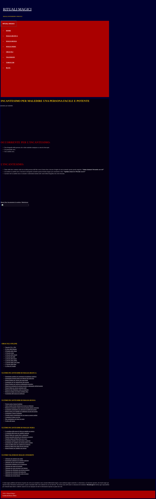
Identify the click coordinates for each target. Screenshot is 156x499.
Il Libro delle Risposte (11, 349)
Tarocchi (10, 62)
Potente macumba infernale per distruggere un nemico (19, 437)
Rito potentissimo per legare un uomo (14, 419)
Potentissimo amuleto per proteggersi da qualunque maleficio (20, 376)
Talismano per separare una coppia (14, 458)
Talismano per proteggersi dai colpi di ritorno (17, 474)
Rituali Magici (17, 9)
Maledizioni (24, 202)
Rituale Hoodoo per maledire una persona (15, 448)
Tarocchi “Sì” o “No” (10, 347)
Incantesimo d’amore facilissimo (13, 413)
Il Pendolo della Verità (11, 351)
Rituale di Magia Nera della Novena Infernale (17, 446)
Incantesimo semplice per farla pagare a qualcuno (17, 440)
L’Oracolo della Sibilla (11, 360)
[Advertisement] (55, 84)
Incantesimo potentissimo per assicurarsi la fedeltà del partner (21, 409)
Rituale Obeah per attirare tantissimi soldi (15, 388)
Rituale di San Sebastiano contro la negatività (16, 390)
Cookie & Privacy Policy (10, 495)
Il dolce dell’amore (10, 421)
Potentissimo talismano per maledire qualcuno (17, 460)
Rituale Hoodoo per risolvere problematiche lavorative (19, 384)
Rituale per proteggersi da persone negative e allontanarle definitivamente (24, 386)
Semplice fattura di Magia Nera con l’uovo (16, 439)
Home (8, 31)
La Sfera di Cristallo (10, 366)
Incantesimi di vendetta (14, 202)
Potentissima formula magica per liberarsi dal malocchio (19, 378)
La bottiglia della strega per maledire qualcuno (17, 433)
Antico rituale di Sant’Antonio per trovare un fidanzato (19, 406)
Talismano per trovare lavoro (12, 475)
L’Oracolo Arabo (9, 353)
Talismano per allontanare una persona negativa (17, 470)
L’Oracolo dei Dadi (10, 356)
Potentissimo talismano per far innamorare (16, 464)
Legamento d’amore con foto (12, 417)
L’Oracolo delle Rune (10, 364)
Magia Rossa (11, 41)
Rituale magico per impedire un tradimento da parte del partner (21, 411)
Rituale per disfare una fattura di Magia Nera (16, 391)
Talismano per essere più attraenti (13, 466)
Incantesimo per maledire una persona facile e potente (19, 442)
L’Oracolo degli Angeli (11, 355)
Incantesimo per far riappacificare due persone (17, 382)
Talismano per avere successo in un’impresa (16, 468)
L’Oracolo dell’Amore (11, 358)
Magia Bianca (12, 36)
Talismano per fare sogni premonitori (14, 462)
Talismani (10, 57)
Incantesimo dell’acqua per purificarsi (15, 393)
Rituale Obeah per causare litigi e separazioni (16, 435)
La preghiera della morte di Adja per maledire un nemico (19, 431)
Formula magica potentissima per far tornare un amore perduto (21, 415)
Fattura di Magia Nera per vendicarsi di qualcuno (17, 444)
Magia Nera (11, 46)
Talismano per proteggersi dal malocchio (15, 472)
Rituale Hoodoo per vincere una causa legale (16, 380)
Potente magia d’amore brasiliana (13, 404)
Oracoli (9, 52)
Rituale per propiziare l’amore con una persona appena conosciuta (22, 407)
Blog (8, 68)
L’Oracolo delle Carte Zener (12, 362)
